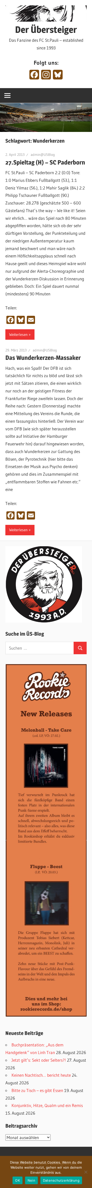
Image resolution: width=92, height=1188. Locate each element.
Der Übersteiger (46, 29)
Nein (31, 1180)
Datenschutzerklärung (61, 1180)
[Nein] (85, 1172)
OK (17, 1180)
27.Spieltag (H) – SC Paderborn (45, 162)
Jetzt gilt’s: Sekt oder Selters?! (39, 1060)
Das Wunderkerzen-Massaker (43, 357)
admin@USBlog (43, 154)
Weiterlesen (18, 334)
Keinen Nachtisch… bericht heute (41, 1075)
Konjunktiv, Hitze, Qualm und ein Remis (47, 1105)
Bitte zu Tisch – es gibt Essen (37, 1090)
